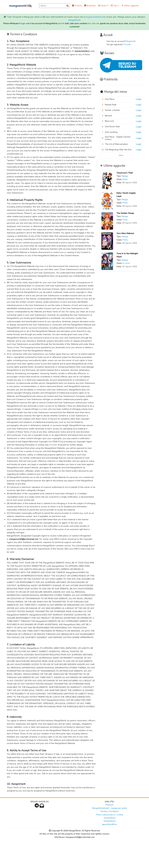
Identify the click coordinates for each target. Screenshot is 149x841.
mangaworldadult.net (95, 17)
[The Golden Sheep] (107, 220)
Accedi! (127, 44)
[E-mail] (42, 806)
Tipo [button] (115, 5)
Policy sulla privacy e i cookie (109, 814)
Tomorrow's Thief (125, 172)
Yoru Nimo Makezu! (125, 233)
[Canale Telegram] (37, 806)
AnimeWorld (109, 817)
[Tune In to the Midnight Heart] (107, 261)
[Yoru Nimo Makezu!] (107, 240)
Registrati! (130, 41)
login (23, 23)
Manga (125, 176)
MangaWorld (74, 20)
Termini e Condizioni (109, 811)
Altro (121, 155)
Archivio (78, 5)
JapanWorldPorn (109, 824)
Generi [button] (103, 5)
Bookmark (91, 5)
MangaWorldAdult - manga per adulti (109, 808)
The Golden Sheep (125, 213)
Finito (125, 179)
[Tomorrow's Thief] (107, 180)
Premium (109, 804)
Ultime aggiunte (131, 5)
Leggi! (138, 99)
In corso (126, 263)
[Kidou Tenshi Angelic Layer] (107, 200)
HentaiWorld (109, 821)
